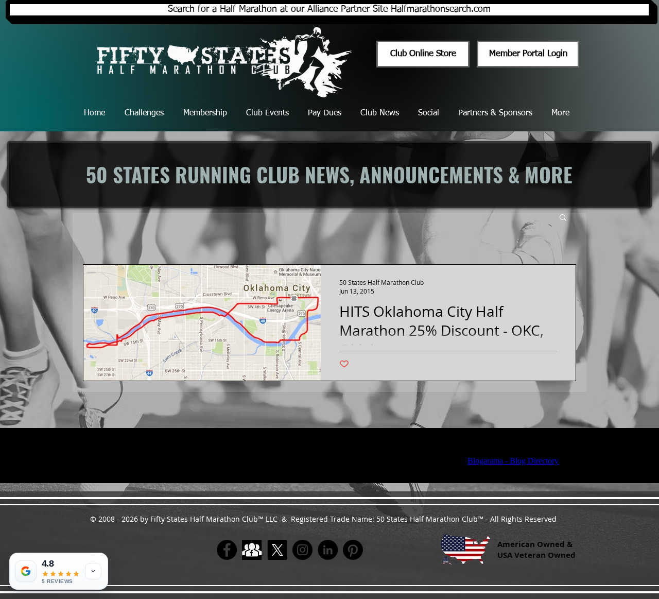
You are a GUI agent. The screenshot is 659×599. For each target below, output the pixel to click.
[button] (563, 218)
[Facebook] (227, 550)
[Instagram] (302, 550)
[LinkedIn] (328, 550)
